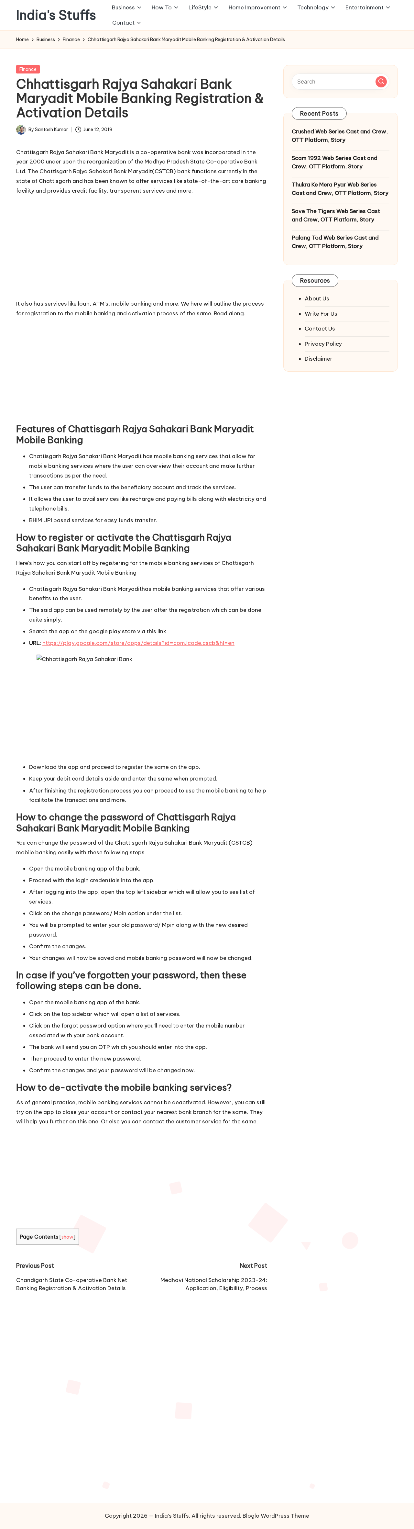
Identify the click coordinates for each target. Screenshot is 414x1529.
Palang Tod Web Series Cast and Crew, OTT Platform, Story (335, 242)
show (67, 1237)
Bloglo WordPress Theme (276, 1515)
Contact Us (320, 328)
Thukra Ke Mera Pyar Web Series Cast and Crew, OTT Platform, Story (340, 189)
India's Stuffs (56, 15)
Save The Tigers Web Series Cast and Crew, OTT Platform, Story (336, 215)
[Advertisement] (141, 245)
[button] (381, 81)
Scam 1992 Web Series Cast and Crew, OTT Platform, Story (334, 162)
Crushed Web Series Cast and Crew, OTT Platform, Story (340, 135)
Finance (28, 69)
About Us (317, 298)
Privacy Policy (323, 343)
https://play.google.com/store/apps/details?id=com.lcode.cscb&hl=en (138, 642)
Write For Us (321, 313)
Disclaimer (318, 358)
